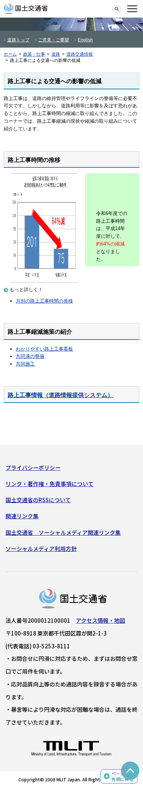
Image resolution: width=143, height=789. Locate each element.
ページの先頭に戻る (122, 776)
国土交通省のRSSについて (38, 500)
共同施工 (25, 364)
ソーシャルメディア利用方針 (41, 548)
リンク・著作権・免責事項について (50, 484)
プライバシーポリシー (33, 467)
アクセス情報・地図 (100, 620)
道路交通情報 (79, 54)
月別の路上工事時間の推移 (44, 301)
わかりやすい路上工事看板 (44, 349)
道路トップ (18, 39)
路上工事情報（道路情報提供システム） (60, 395)
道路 (55, 54)
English (85, 39)
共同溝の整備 (30, 356)
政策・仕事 (34, 54)
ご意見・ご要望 (53, 39)
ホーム (10, 54)
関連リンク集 (22, 516)
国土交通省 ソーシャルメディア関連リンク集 (63, 532)
